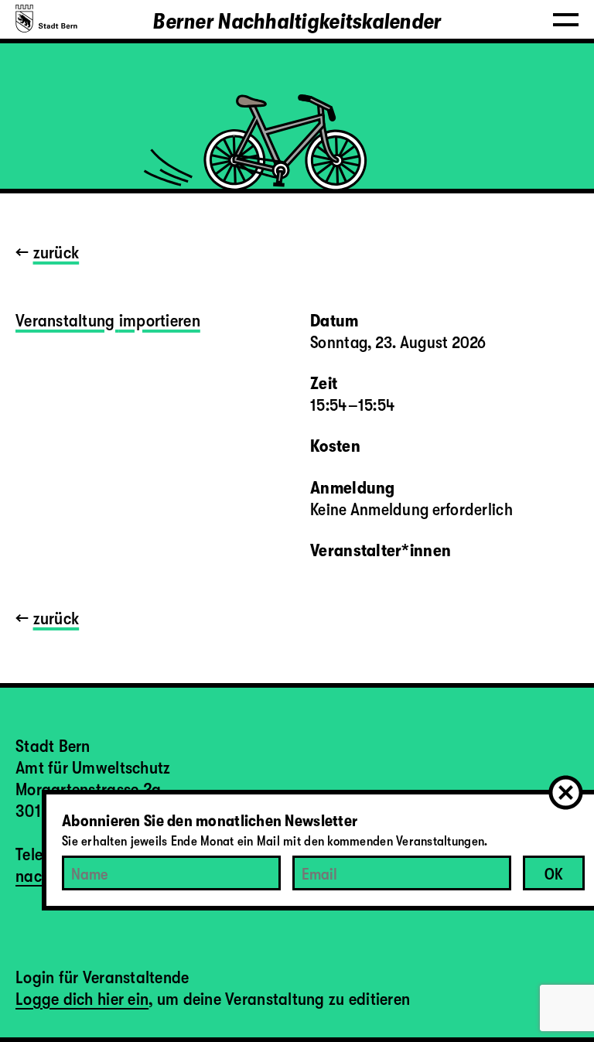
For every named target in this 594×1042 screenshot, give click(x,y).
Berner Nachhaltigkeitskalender (296, 21)
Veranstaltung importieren (107, 320)
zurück (56, 252)
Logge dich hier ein (81, 999)
